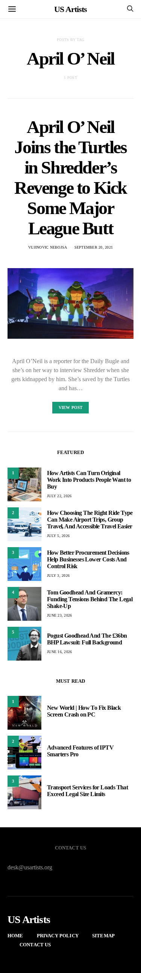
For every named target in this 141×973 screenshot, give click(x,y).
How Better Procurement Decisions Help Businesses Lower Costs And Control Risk (88, 559)
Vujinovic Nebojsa (47, 247)
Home (15, 935)
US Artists (70, 9)
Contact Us (35, 944)
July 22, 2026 (59, 496)
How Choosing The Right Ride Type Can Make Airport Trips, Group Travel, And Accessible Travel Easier (90, 519)
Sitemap (103, 935)
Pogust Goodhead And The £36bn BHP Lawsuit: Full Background (87, 639)
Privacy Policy (58, 935)
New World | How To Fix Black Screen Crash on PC (84, 711)
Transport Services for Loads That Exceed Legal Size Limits (87, 790)
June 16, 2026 (59, 652)
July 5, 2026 (58, 536)
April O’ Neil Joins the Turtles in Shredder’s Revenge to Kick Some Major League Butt (70, 177)
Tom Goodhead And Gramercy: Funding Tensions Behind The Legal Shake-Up (89, 599)
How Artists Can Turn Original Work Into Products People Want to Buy (89, 480)
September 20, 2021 (93, 247)
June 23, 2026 (59, 615)
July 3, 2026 (58, 575)
